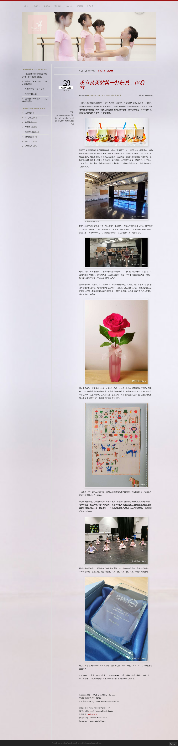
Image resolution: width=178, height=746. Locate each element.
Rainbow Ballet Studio (62, 115)
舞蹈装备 (47, 6)
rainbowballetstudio (95, 95)
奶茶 (63, 118)
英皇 (72, 124)
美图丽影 (80, 6)
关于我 (28, 113)
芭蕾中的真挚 (31, 94)
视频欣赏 (29, 137)
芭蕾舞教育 (92, 714)
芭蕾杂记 (29, 127)
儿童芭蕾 (58, 118)
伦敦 (71, 115)
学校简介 (27, 6)
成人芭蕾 (68, 118)
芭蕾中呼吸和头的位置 (34, 89)
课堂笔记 (58, 6)
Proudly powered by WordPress (64, 743)
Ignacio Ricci (96, 743)
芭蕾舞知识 (68, 6)
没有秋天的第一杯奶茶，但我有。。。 (111, 85)
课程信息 (37, 6)
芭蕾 (71, 121)
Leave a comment (146, 95)
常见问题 (90, 6)
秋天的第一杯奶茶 (63, 121)
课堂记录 (118, 95)
